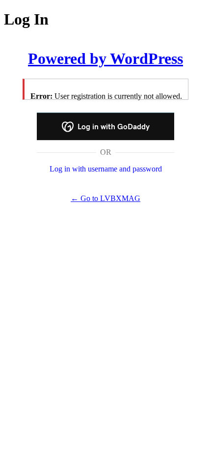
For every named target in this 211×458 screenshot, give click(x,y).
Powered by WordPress (105, 58)
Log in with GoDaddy (113, 127)
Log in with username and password (106, 169)
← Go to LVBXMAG (105, 198)
